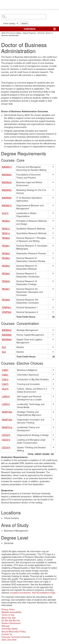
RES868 (6, 299)
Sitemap (5, 625)
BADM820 (7, 174)
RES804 (6, 220)
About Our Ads (9, 617)
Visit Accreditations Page (43, 592)
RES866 (6, 281)
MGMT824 (7, 411)
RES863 (6, 258)
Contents (29, 28)
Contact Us (7, 634)
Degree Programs (29, 33)
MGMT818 (7, 427)
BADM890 (7, 339)
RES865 (6, 273)
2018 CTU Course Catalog (11, 33)
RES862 (6, 253)
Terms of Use (8, 614)
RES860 (6, 237)
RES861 (6, 245)
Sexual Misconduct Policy (14, 631)
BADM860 (7, 197)
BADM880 (7, 334)
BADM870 (7, 205)
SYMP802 (6, 312)
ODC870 (6, 434)
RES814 (6, 233)
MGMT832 (7, 419)
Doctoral (41, 33)
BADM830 (7, 330)
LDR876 (6, 404)
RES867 (6, 288)
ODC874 (6, 439)
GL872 (5, 213)
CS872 (5, 379)
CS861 (5, 374)
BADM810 (7, 166)
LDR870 (6, 396)
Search (24, 23)
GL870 (5, 388)
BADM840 (7, 182)
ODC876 (6, 447)
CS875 (5, 384)
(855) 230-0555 (9, 639)
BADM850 (7, 189)
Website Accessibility (11, 612)
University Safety (10, 628)
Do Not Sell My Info (11, 620)
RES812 (6, 228)
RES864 (6, 265)
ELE (4, 347)
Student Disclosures (11, 623)
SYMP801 (6, 307)
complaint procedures (20, 592)
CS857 (5, 369)
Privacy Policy (8, 609)
